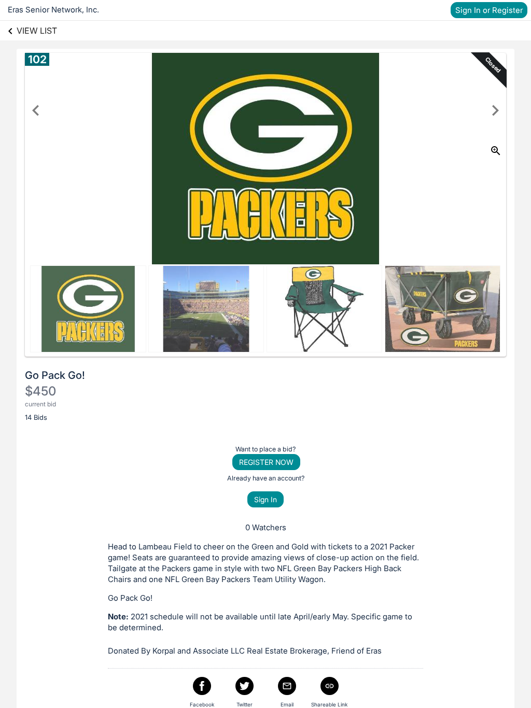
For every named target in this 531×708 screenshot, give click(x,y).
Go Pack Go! (55, 375)
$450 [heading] (40, 391)
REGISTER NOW (266, 462)
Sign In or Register (489, 10)
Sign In (265, 499)
